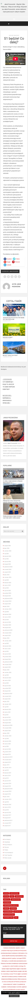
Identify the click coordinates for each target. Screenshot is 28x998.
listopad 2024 (7, 595)
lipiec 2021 (6, 701)
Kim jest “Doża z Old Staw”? (10, 355)
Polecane (6, 847)
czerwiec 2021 (7, 704)
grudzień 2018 (7, 783)
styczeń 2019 (7, 780)
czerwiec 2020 (7, 736)
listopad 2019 (7, 754)
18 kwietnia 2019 (7, 338)
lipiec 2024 (6, 606)
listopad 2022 (7, 659)
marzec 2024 (7, 617)
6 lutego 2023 (5, 271)
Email (5, 933)
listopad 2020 (7, 722)
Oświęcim (6, 908)
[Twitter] (8, 23)
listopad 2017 (7, 817)
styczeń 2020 (7, 749)
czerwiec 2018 (7, 799)
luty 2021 (6, 714)
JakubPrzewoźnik (15, 899)
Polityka (6, 850)
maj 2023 (6, 643)
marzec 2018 (7, 807)
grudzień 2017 (7, 815)
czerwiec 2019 (7, 767)
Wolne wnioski (14, 35)
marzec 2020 (7, 743)
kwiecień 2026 (7, 556)
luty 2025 (6, 588)
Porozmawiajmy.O (8, 852)
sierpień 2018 (7, 794)
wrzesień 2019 (7, 759)
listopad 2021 (7, 691)
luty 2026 (6, 559)
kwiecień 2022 (7, 677)
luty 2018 (6, 810)
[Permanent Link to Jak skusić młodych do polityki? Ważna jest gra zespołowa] (14, 315)
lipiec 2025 (6, 574)
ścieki (16, 917)
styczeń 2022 (7, 685)
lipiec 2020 (6, 733)
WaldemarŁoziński (8, 917)
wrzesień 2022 (7, 664)
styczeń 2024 (7, 622)
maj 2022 (6, 675)
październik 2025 (8, 566)
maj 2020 (6, 738)
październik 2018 (8, 788)
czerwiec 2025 (7, 577)
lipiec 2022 (6, 670)
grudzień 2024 (7, 593)
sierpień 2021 (7, 699)
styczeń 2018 (7, 812)
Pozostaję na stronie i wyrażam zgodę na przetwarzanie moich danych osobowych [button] (14, 993)
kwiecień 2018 (7, 804)
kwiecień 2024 (7, 614)
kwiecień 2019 (7, 773)
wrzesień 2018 (7, 791)
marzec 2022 (7, 680)
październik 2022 (8, 662)
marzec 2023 (7, 648)
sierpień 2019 (7, 762)
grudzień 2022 (7, 656)
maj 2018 (6, 802)
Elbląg (12, 896)
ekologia (6, 896)
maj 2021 (6, 706)
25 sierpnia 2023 (7, 320)
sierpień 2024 (7, 603)
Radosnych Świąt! (8, 337)
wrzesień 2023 (7, 633)
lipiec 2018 (6, 796)
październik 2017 (8, 820)
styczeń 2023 (7, 654)
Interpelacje (7, 842)
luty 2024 (6, 619)
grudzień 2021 (7, 688)
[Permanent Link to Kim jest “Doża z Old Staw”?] (14, 353)
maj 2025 (6, 580)
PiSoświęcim (13, 908)
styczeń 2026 (7, 561)
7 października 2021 (7, 356)
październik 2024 (8, 598)
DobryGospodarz (14, 893)
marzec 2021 (7, 712)
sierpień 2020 (7, 730)
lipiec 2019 (6, 765)
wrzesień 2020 (7, 728)
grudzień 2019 (7, 751)
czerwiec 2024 (7, 609)
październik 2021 (8, 693)
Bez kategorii (7, 839)
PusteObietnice (17, 911)
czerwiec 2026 (7, 551)
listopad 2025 (7, 564)
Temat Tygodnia (8, 855)
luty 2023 (6, 651)
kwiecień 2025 (7, 582)
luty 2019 (6, 778)
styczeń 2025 (7, 590)
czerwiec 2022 (7, 672)
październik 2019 (8, 757)
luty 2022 (6, 683)
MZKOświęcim (7, 902)
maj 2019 (6, 770)
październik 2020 (8, 725)
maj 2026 (6, 553)
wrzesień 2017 (7, 823)
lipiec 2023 (6, 638)
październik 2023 (8, 630)
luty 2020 (6, 746)
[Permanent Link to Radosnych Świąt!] (14, 335)
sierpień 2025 (7, 572)
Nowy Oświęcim (8, 844)
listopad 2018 (7, 786)
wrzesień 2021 (7, 696)
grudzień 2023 (7, 625)
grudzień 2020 (7, 720)
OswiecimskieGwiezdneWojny (11, 905)
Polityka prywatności (14, 996)
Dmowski (6, 893)
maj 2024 (6, 611)
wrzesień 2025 (7, 569)
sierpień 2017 (7, 825)
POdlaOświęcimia (8, 911)
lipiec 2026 (6, 548)
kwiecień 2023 (7, 646)
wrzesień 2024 (7, 601)
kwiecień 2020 (7, 741)
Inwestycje (6, 899)
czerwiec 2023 (7, 640)
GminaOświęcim (19, 896)
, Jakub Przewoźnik (13, 271)
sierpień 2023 (7, 635)
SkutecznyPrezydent (9, 914)
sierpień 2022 (7, 667)
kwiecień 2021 (7, 709)
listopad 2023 (7, 627)
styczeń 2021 (7, 717)
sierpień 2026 (7, 545)
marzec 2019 (7, 775)
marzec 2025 (7, 585)
